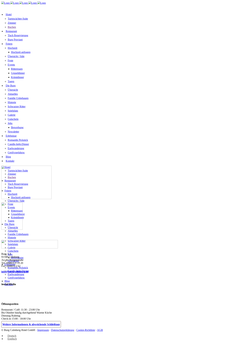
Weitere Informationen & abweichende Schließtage (31, 324)
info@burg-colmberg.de (14, 271)
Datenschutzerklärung (62, 330)
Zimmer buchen (14, 7)
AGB (100, 330)
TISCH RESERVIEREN (43, 7)
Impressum (43, 330)
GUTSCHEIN (67, 7)
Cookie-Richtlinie (85, 330)
